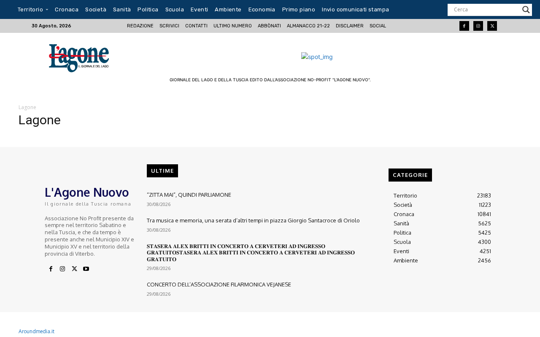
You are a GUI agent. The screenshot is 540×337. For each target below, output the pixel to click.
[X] (74, 269)
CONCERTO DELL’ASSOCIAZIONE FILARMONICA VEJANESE (219, 284)
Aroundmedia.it (36, 331)
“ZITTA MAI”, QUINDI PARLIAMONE (189, 194)
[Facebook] (464, 26)
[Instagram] (478, 26)
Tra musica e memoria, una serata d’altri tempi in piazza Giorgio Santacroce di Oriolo (253, 220)
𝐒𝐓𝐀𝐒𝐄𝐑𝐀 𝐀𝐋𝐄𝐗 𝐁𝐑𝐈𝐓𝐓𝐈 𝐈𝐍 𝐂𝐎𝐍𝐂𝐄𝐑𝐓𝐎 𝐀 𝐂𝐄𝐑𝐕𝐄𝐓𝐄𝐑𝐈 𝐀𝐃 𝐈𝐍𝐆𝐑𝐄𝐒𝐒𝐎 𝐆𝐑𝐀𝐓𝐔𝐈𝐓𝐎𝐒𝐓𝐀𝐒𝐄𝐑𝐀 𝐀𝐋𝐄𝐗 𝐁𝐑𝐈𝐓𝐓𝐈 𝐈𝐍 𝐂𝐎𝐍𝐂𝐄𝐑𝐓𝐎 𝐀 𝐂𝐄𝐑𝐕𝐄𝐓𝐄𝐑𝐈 (251, 252)
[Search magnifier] (526, 10)
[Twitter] (492, 26)
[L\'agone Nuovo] (82, 56)
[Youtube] (86, 269)
